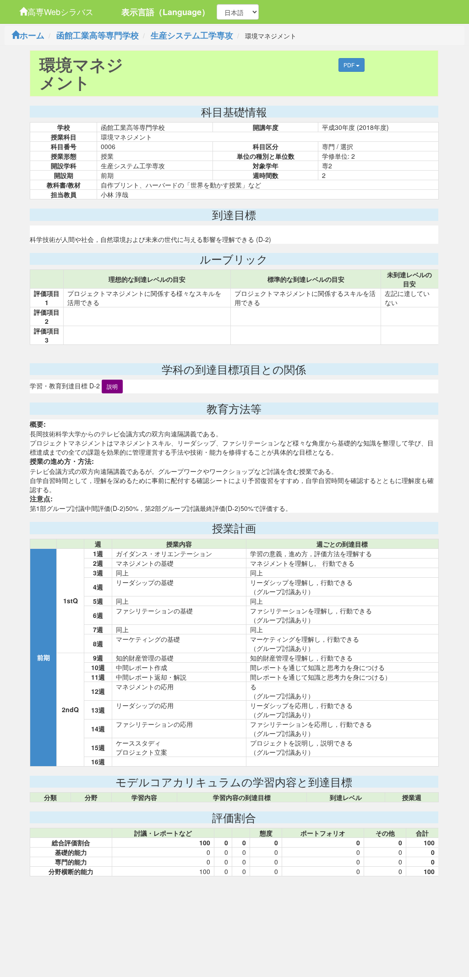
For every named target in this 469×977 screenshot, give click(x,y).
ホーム (32, 35)
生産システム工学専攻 (192, 35)
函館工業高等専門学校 (97, 35)
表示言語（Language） (165, 11)
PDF (350, 65)
